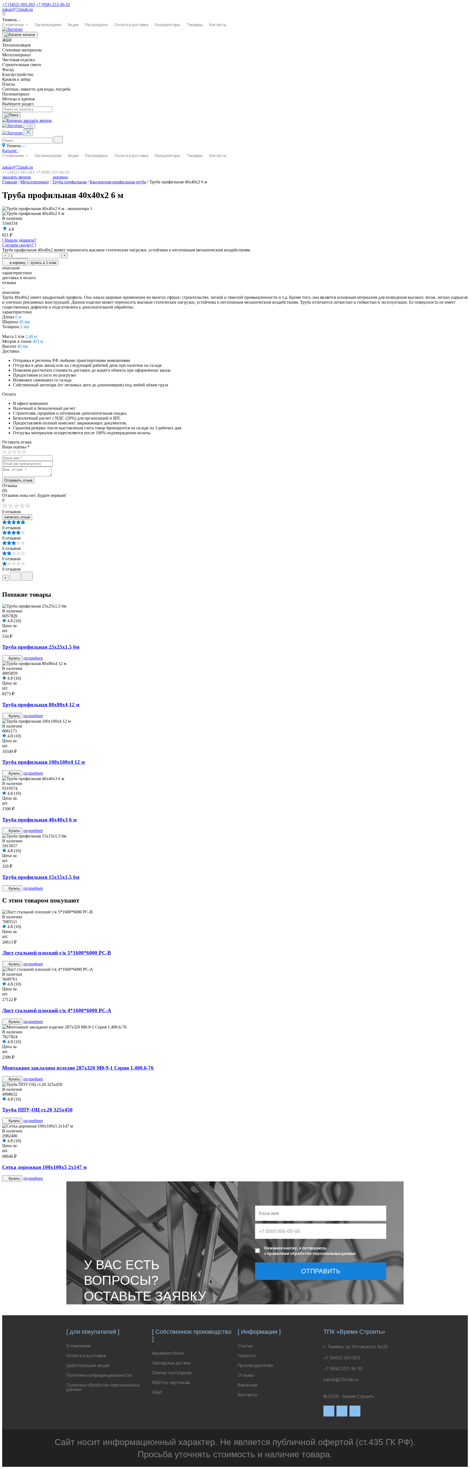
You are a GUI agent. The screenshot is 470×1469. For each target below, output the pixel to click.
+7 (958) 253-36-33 (53, 4)
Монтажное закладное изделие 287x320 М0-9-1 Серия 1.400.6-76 (78, 1068)
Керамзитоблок (168, 1353)
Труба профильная (69, 182)
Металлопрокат (34, 182)
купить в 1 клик (43, 263)
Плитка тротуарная (171, 1373)
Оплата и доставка (131, 24)
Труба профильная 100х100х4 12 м (43, 762)
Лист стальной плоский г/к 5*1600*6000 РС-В (56, 953)
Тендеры (195, 24)
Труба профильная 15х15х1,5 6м (40, 877)
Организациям (48, 24)
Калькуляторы (167, 24)
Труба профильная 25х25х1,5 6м (40, 647)
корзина (60, 177)
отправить (321, 1271)
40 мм (24, 321)
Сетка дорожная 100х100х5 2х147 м (44, 1167)
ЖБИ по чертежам (171, 1382)
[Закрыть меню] (28, 132)
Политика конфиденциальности (99, 1375)
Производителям (255, 1365)
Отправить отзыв (18, 480)
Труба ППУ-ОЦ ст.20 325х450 (37, 1110)
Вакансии (247, 1385)
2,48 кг (31, 336)
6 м (18, 317)
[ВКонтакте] (328, 1411)
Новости (247, 1355)
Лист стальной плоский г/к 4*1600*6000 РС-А (56, 1010)
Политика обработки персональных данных (103, 1387)
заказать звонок (37, 120)
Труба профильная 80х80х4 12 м (40, 704)
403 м (38, 341)
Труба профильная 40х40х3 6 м (39, 820)
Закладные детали (171, 1363)
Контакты (217, 24)
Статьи (245, 1346)
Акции (73, 24)
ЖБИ (157, 1392)
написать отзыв (17, 517)
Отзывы (246, 1375)
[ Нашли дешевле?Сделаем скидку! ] (19, 242)
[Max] (341, 1411)
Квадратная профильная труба (118, 182)
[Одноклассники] (355, 1411)
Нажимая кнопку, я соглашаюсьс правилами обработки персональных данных (309, 1251)
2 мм (24, 326)
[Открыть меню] (29, 126)
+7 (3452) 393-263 (18, 4)
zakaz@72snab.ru (17, 9)
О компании (13, 24)
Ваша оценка (16, 447)
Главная (9, 182)
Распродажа (96, 24)
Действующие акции (87, 1365)
